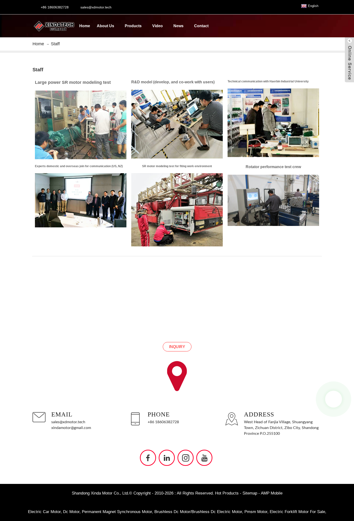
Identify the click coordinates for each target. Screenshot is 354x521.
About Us (105, 26)
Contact (201, 26)
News (178, 26)
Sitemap (250, 493)
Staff (55, 43)
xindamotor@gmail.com (71, 428)
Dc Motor (71, 511)
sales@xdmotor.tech (68, 422)
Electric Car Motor (44, 511)
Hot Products (227, 493)
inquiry (177, 347)
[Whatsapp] (333, 399)
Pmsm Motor (255, 511)
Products (133, 26)
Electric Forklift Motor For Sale (297, 511)
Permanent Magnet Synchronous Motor (117, 511)
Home (84, 26)
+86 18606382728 (163, 422)
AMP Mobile (271, 493)
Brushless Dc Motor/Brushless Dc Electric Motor (198, 511)
